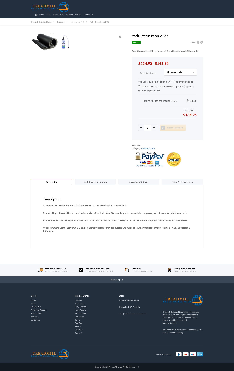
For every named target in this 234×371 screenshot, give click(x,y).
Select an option (175, 127)
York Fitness (80, 303)
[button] (154, 128)
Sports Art (79, 333)
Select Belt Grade (148, 73)
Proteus (78, 326)
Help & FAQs (58, 14)
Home (41, 14)
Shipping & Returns (73, 14)
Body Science (80, 306)
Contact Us (88, 14)
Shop (48, 14)
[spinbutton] (147, 128)
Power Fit (78, 329)
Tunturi (77, 320)
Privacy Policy (36, 313)
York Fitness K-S (148, 148)
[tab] (51, 182)
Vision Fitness (80, 313)
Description (51, 182)
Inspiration (79, 300)
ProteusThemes (115, 367)
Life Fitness (79, 316)
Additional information (95, 182)
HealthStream (80, 310)
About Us (34, 316)
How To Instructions (182, 182)
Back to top (116, 279)
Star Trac (78, 323)
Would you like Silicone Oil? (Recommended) (165, 81)
